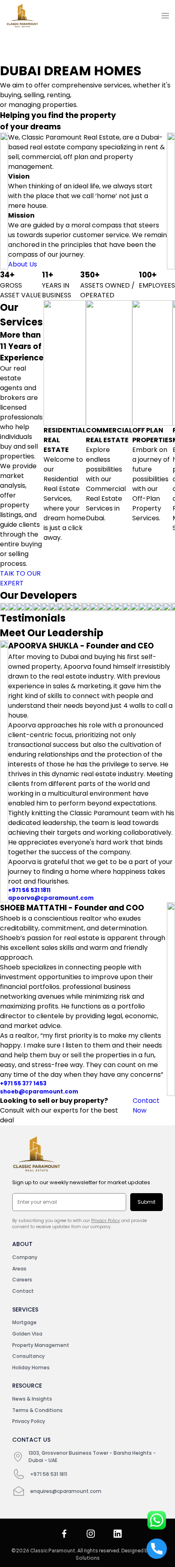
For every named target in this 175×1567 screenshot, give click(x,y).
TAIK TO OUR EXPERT (20, 578)
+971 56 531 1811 (29, 890)
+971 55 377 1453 (23, 1083)
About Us (22, 264)
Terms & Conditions (37, 1410)
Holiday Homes (31, 1367)
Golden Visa (27, 1333)
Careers (22, 1279)
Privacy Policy (105, 1221)
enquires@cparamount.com (65, 1491)
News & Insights (32, 1398)
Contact (23, 1291)
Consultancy (28, 1356)
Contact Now (146, 1105)
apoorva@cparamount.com (51, 898)
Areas (19, 1268)
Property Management (40, 1345)
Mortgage (24, 1322)
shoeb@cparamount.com (39, 1092)
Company (24, 1257)
